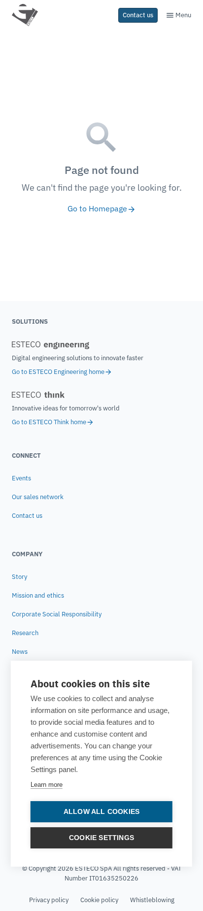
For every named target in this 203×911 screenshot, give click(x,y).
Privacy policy (48, 900)
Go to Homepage (97, 208)
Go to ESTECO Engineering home (58, 372)
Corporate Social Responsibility (57, 614)
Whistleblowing (152, 900)
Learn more (47, 784)
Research (25, 633)
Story (19, 577)
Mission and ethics (38, 595)
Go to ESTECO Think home (49, 422)
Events (21, 478)
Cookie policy (99, 900)
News (20, 651)
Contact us (27, 515)
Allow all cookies (101, 811)
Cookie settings (101, 838)
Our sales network (38, 497)
